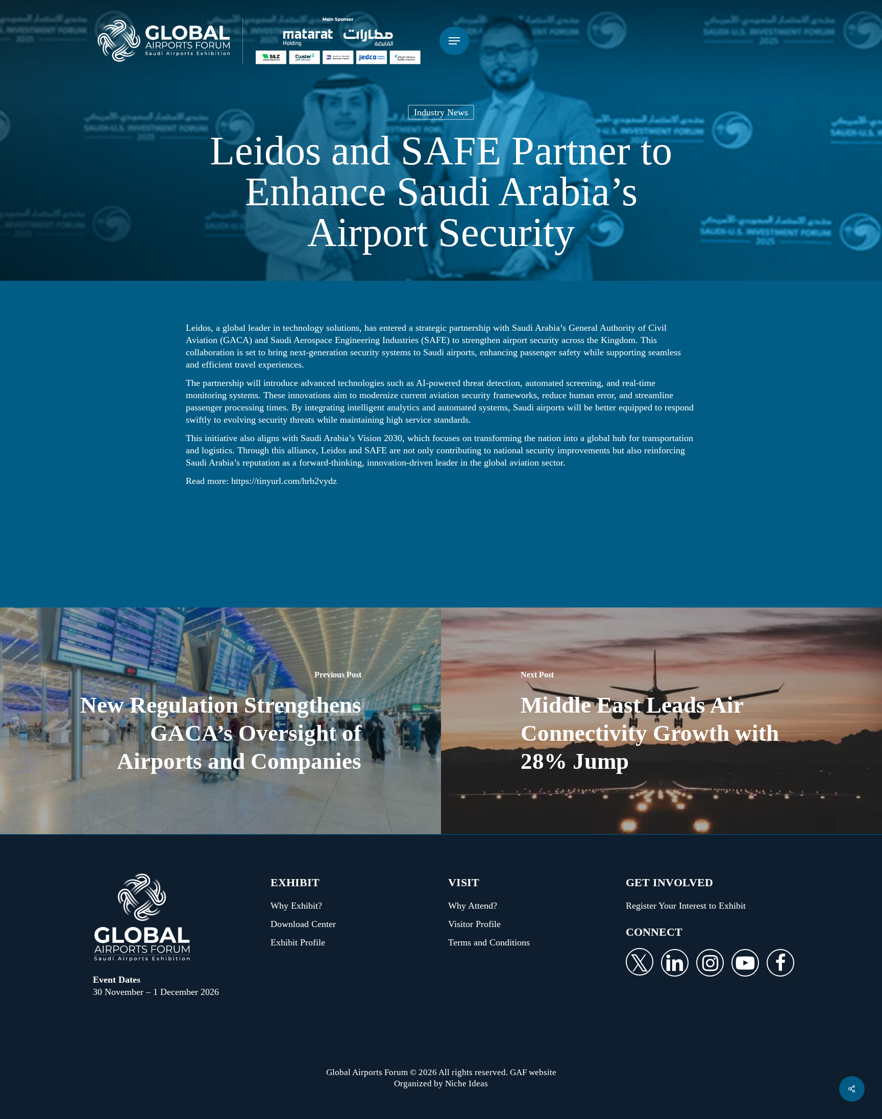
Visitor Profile (474, 924)
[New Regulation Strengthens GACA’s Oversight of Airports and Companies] (220, 720)
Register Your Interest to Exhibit (686, 906)
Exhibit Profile (298, 942)
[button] (454, 41)
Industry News (441, 112)
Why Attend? (472, 906)
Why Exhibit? (296, 906)
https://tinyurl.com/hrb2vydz (284, 481)
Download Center (303, 924)
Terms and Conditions (489, 942)
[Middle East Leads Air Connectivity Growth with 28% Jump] (661, 720)
